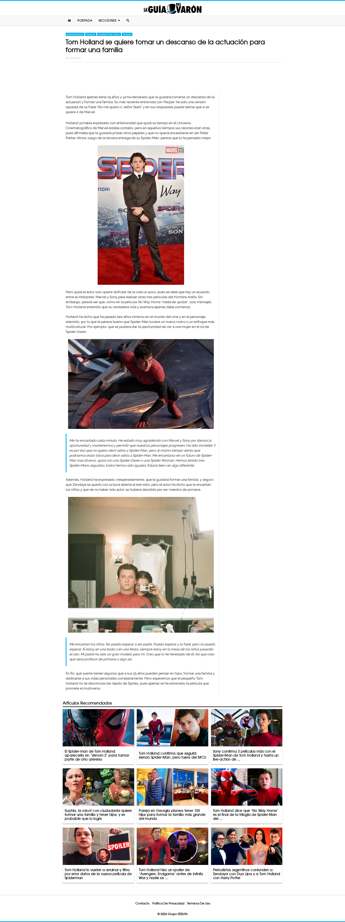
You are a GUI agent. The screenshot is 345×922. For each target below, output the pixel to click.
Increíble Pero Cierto (109, 34)
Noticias (127, 34)
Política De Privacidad (168, 903)
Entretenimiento (75, 34)
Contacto (142, 903)
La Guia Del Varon (172, 8)
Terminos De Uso (198, 903)
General (90, 34)
